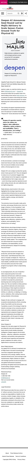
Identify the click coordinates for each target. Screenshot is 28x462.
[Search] (18, 13)
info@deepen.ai (5, 378)
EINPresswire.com (10, 91)
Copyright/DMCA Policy (9, 459)
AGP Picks (4, 2)
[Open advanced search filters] (22, 13)
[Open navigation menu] (2, 13)
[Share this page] (26, 13)
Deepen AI (20, 91)
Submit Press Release (8, 456)
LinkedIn (3, 382)
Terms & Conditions (20, 456)
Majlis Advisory (20, 95)
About (7, 453)
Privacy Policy (21, 459)
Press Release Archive (16, 453)
